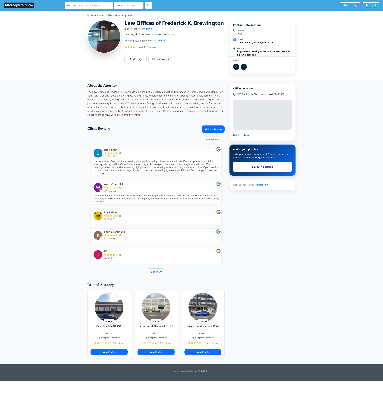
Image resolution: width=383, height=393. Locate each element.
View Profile (109, 352)
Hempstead (126, 15)
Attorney (101, 15)
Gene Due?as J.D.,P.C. (109, 326)
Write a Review (213, 129)
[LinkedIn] (236, 67)
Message (138, 59)
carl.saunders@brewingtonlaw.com (256, 42)
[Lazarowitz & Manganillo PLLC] (156, 307)
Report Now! (262, 184)
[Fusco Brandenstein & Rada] (203, 307)
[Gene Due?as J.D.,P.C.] (109, 307)
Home (90, 15)
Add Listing (351, 5)
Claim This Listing (262, 166)
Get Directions (241, 135)
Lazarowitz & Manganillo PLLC (156, 326)
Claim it (148, 28)
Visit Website (163, 59)
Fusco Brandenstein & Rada (203, 326)
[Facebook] (244, 67)
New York (112, 15)
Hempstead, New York (110, 337)
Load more (156, 272)
